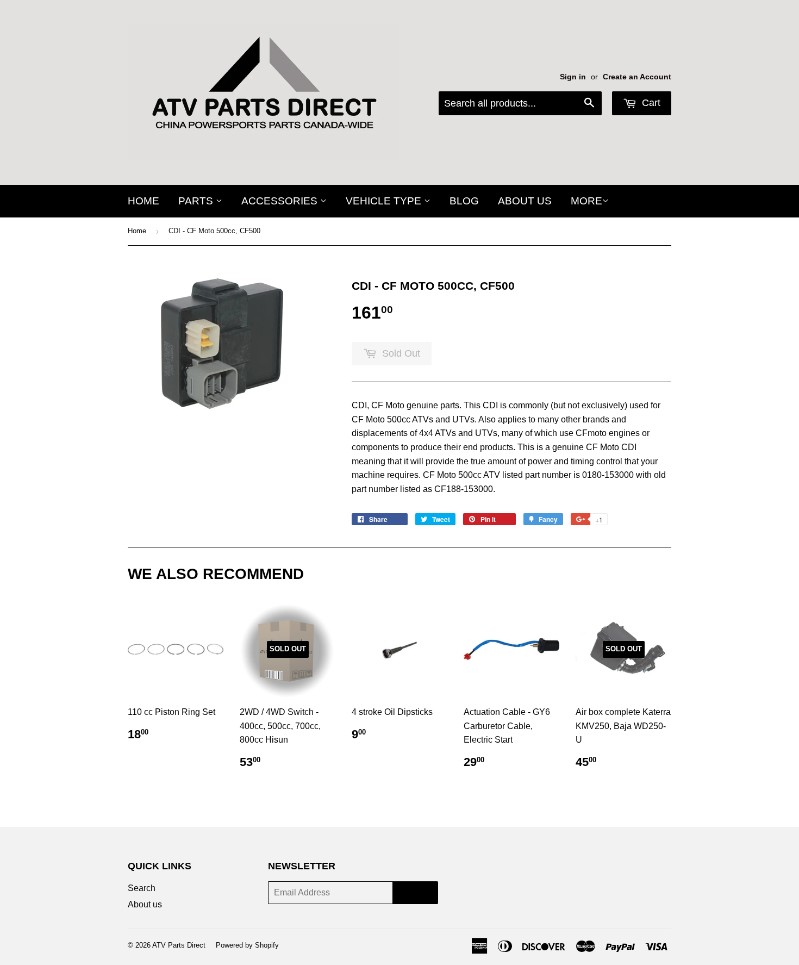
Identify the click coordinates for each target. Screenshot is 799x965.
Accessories (280, 201)
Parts (197, 201)
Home (143, 201)
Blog (464, 201)
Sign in (573, 77)
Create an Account (637, 77)
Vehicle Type (385, 201)
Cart (649, 102)
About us (525, 201)
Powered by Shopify (247, 945)
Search (141, 888)
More (586, 201)
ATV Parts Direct (178, 945)
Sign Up (415, 893)
